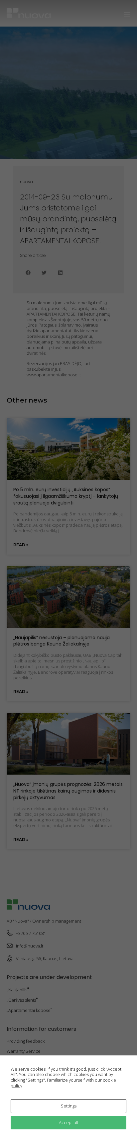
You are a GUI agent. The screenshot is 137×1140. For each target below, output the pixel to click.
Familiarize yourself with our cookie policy (63, 1083)
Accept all (68, 1122)
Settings (68, 1106)
